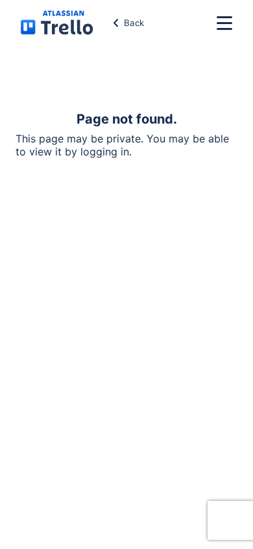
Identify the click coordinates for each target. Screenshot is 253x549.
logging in (104, 151)
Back (134, 23)
